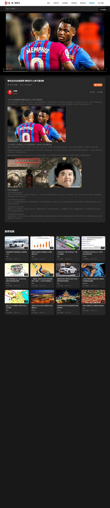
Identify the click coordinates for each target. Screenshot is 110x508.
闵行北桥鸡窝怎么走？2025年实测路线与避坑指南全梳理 (16, 280)
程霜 (58, 256)
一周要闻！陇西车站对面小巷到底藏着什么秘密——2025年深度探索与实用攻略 (42, 280)
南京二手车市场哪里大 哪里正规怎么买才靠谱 (16, 306)
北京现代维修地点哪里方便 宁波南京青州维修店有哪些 (93, 280)
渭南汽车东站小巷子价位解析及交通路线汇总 (42, 306)
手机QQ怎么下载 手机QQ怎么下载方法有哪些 (67, 253)
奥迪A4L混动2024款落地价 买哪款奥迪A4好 (42, 253)
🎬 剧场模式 (103, 9)
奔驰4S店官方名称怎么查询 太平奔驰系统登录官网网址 (67, 280)
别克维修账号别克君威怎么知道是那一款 (16, 253)
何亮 (7, 256)
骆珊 (7, 310)
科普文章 (74, 3)
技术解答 (65, 3)
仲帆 (58, 283)
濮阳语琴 (85, 283)
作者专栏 (56, 3)
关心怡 (7, 283)
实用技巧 (92, 3)
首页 (48, 3)
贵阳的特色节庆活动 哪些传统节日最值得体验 (67, 306)
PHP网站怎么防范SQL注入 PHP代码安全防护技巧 (93, 253)
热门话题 (101, 3)
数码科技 (83, 3)
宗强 (33, 256)
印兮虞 (84, 256)
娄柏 (84, 308)
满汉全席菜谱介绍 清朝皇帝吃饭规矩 (93, 305)
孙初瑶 (33, 310)
